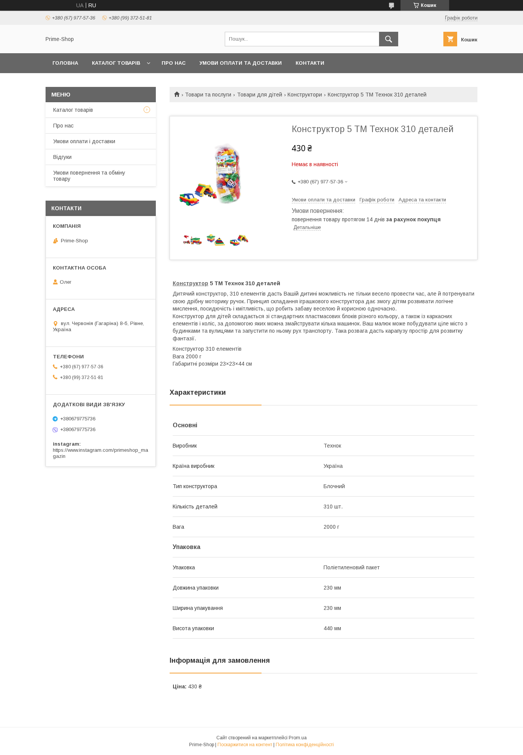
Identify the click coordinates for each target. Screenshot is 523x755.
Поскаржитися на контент (244, 744)
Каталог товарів (73, 110)
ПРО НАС (174, 63)
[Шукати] (388, 39)
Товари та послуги (208, 95)
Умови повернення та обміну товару (89, 176)
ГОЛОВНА (65, 63)
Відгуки (62, 157)
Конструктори (305, 95)
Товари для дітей (259, 95)
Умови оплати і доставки (84, 141)
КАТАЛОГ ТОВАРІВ (116, 63)
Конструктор (190, 283)
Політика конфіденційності (305, 744)
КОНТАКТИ (310, 63)
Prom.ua (298, 737)
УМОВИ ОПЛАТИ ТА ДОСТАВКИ (240, 63)
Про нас (63, 126)
